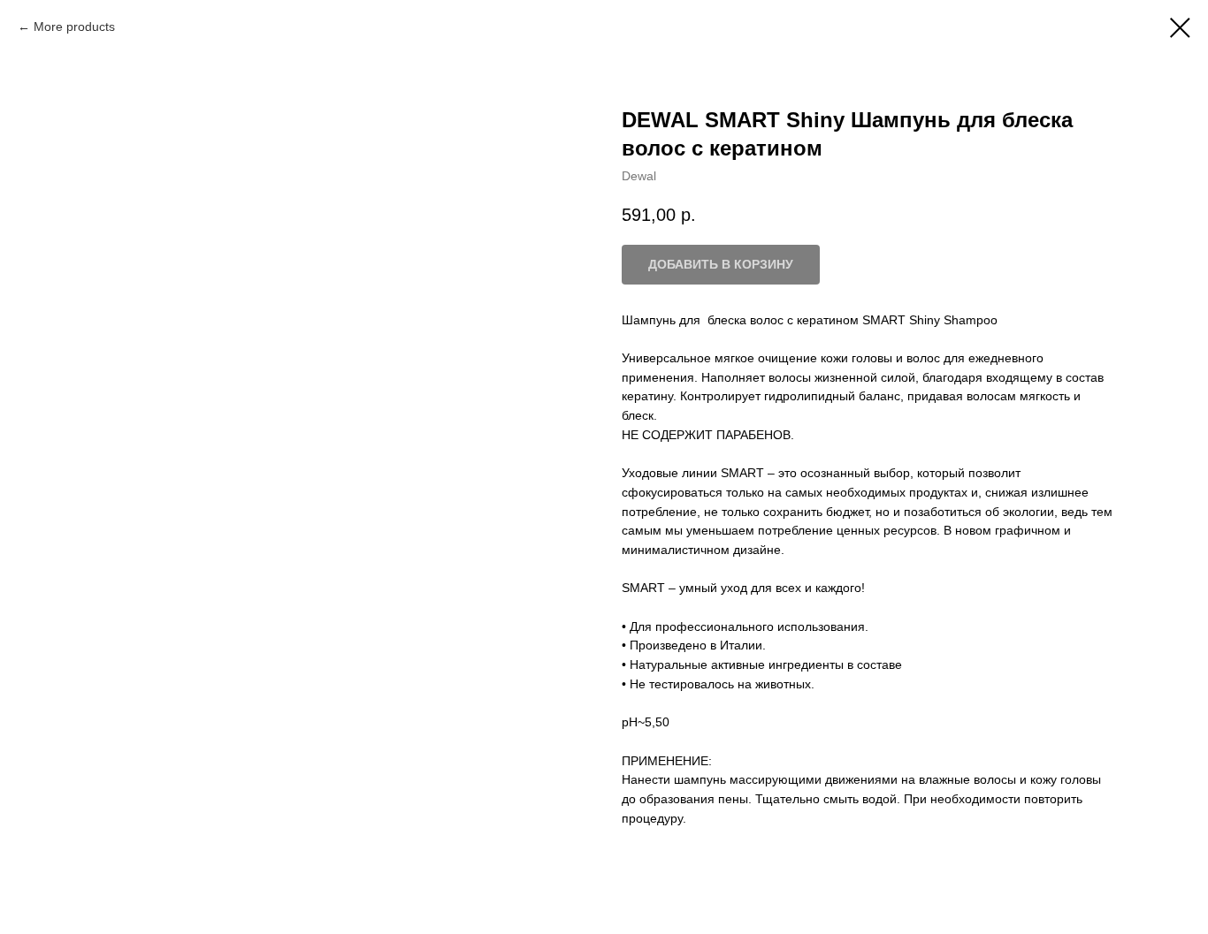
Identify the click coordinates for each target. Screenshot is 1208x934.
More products (74, 26)
